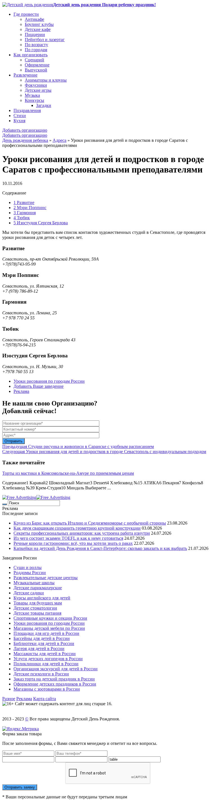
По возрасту (36, 44)
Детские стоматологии (35, 608)
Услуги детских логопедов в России (48, 658)
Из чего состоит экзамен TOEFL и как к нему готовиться (68, 538)
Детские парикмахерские (38, 587)
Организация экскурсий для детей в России (56, 668)
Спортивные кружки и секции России (50, 618)
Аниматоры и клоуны (46, 80)
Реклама (21, 391)
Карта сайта (44, 698)
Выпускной (36, 70)
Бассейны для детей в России (42, 638)
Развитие (24, 202)
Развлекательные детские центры (46, 577)
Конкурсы (34, 100)
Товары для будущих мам (38, 603)
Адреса (59, 140)
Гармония (25, 212)
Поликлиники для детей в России (46, 663)
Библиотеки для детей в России (44, 643)
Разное (8, 698)
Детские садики (29, 592)
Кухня (19, 120)
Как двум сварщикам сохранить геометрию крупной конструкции (77, 528)
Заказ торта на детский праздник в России (54, 679)
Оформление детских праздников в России (55, 684)
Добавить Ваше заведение (39, 386)
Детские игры (38, 90)
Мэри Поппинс (30, 207)
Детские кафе (38, 29)
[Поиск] (4, 504)
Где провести (26, 14)
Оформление (37, 64)
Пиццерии (35, 34)
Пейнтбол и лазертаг (45, 39)
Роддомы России (30, 572)
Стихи (20, 115)
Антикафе (34, 19)
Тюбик (22, 217)
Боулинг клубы (39, 24)
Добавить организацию (24, 130)
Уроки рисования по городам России (49, 381)
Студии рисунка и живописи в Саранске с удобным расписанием (78, 446)
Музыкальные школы (34, 582)
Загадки (43, 105)
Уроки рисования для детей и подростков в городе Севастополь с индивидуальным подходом (104, 451)
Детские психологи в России (41, 673)
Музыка (32, 95)
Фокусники (36, 85)
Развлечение (25, 75)
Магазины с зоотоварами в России (47, 689)
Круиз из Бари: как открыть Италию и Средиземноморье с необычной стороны (90, 523)
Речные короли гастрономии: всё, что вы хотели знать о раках (73, 543)
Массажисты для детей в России (45, 653)
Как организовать (31, 54)
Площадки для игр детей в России (46, 633)
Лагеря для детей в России (39, 648)
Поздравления (27, 110)
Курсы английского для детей (42, 597)
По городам (36, 49)
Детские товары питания (37, 613)
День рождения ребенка (25, 140)
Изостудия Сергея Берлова (41, 222)
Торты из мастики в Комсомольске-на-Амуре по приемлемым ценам (68, 473)
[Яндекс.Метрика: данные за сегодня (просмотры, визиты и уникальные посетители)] (20, 728)
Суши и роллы (28, 567)
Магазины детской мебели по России (49, 628)
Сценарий (34, 59)
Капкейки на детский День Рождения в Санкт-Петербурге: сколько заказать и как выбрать (100, 548)
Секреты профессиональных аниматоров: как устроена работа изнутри (82, 533)
